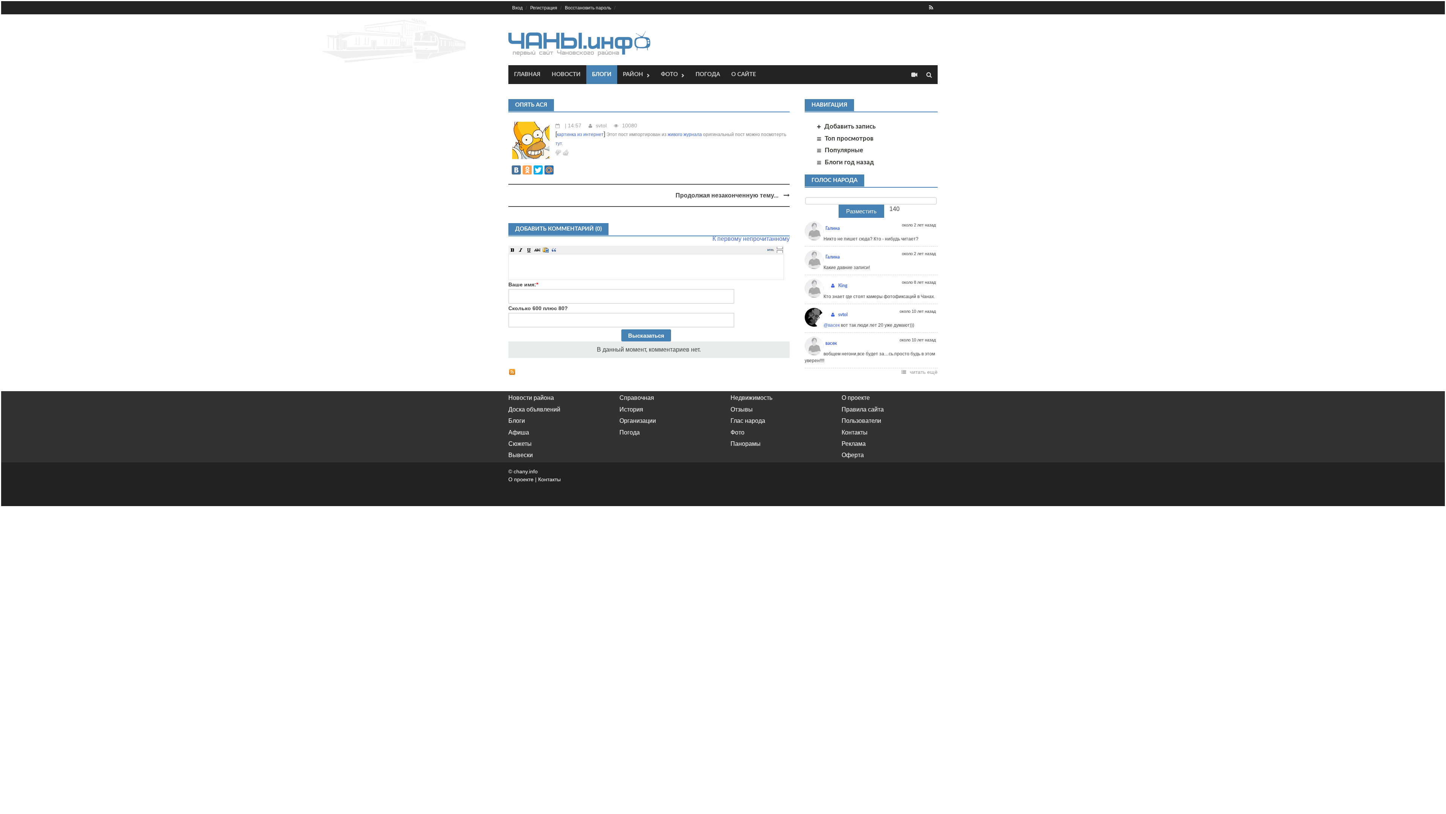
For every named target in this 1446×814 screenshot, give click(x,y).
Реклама (854, 444)
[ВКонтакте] (516, 169)
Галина (832, 228)
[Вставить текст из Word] (545, 250)
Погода (708, 74)
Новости (566, 74)
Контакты (855, 432)
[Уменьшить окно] (780, 251)
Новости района (531, 398)
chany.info (526, 471)
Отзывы (742, 409)
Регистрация (543, 8)
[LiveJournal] (559, 169)
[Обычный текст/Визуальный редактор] (771, 250)
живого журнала (685, 134)
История (631, 409)
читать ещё (924, 372)
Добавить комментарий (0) (558, 229)
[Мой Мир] (549, 169)
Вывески (520, 455)
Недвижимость (751, 398)
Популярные (844, 150)
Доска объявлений (534, 409)
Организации (637, 421)
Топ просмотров (849, 138)
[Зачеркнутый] (537, 250)
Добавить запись (850, 126)
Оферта (853, 455)
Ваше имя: (523, 285)
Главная (527, 74)
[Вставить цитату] (554, 250)
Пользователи (861, 421)
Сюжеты (520, 444)
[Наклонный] (521, 250)
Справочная (636, 398)
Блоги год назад (849, 162)
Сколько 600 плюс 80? (538, 308)
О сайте (743, 74)
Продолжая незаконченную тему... (728, 195)
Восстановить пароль (588, 8)
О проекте (856, 398)
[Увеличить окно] (780, 247)
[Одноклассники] (527, 169)
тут (558, 143)
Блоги (602, 74)
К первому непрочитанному (751, 239)
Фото (669, 74)
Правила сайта (863, 409)
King (842, 285)
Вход (517, 8)
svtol (601, 125)
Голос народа (834, 180)
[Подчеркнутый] (529, 250)
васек (831, 343)
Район (633, 74)
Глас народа (748, 421)
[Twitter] (538, 169)
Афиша (518, 432)
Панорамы (746, 444)
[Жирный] (512, 250)
